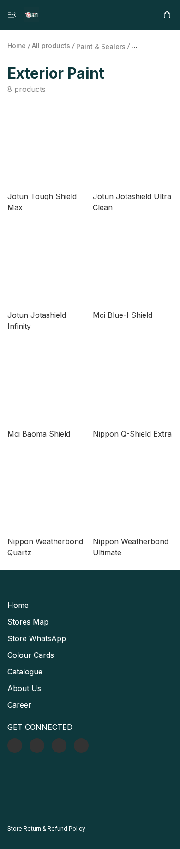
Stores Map (27, 621)
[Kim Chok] (31, 14)
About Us (24, 688)
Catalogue (24, 671)
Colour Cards (30, 655)
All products (51, 45)
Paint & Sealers (101, 46)
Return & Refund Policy (54, 828)
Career (19, 705)
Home (16, 45)
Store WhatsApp (36, 638)
